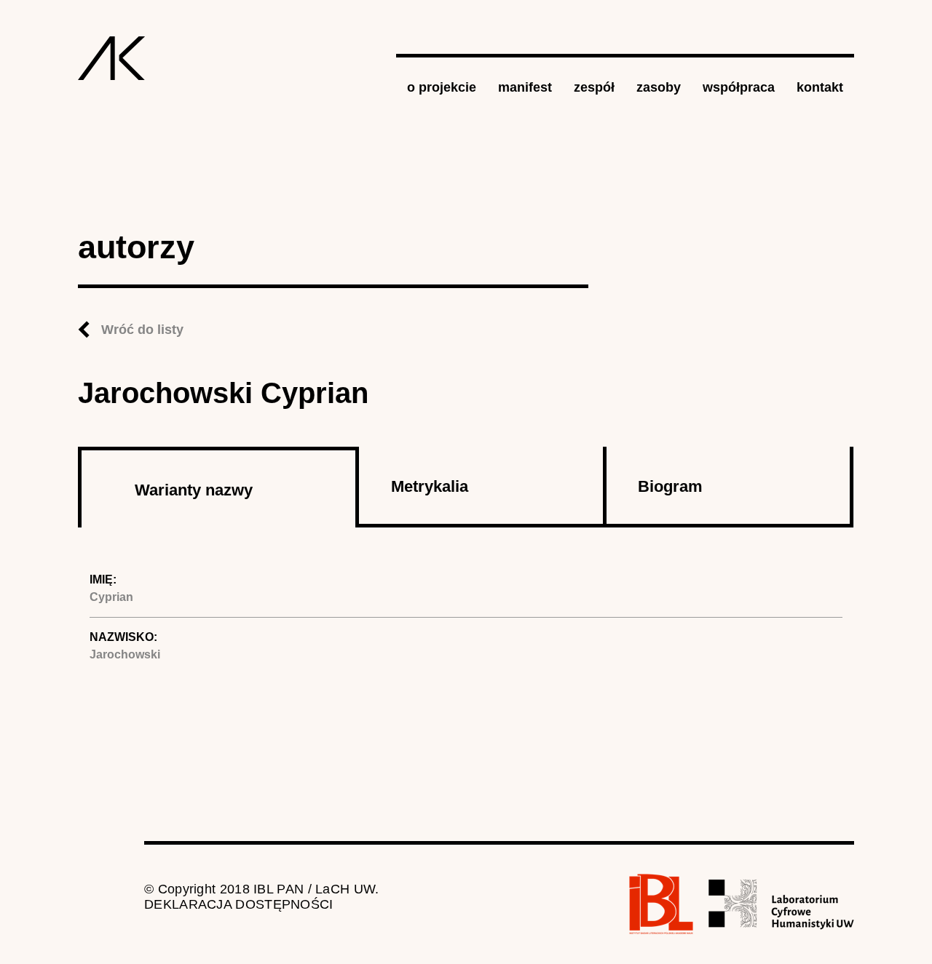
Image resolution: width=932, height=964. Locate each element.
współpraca (739, 87)
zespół (594, 87)
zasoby (658, 87)
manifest (525, 87)
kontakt (820, 87)
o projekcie (441, 87)
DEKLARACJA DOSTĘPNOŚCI (238, 904)
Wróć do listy (142, 329)
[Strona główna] (112, 58)
